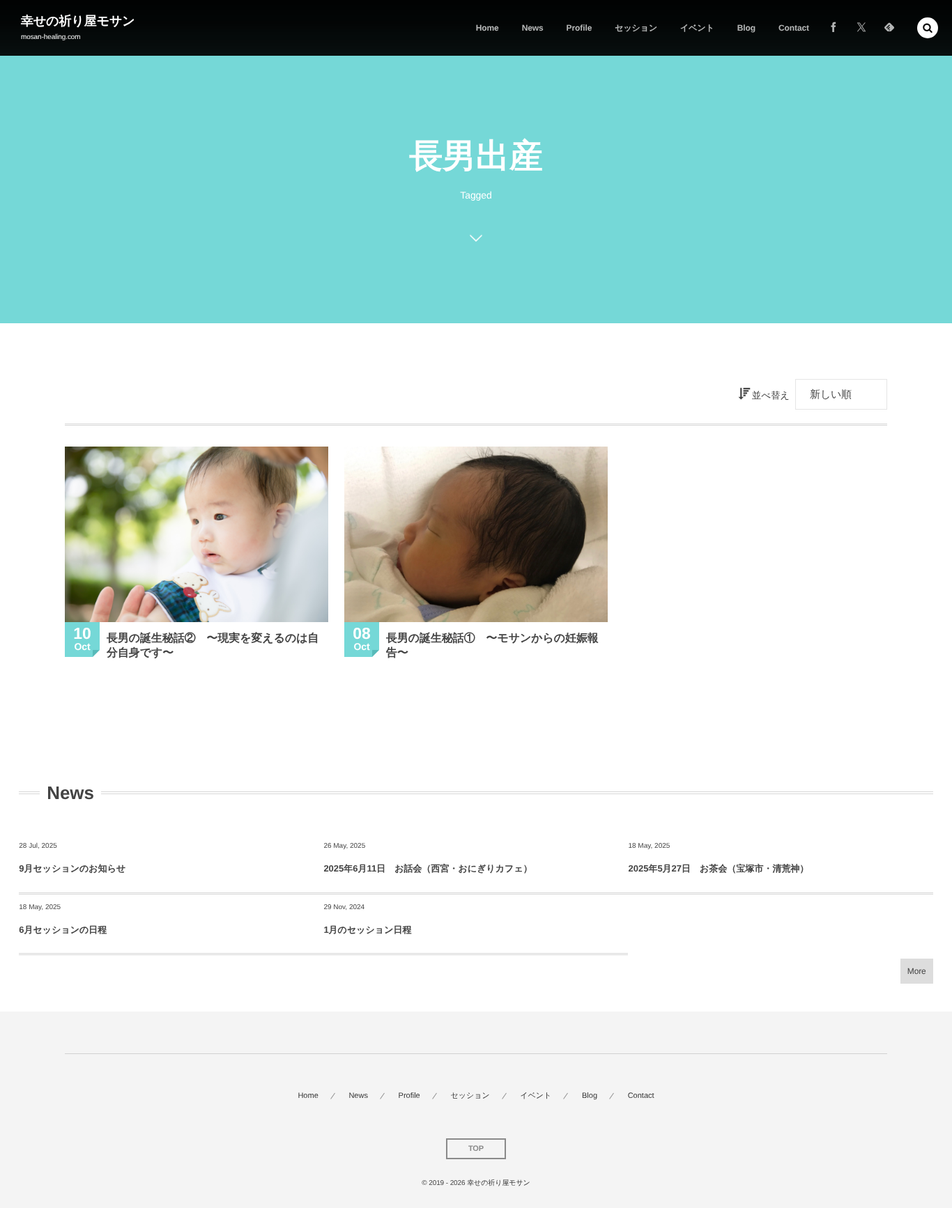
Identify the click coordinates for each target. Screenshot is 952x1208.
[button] (927, 27)
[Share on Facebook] (833, 27)
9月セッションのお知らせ (72, 868)
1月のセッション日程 (367, 929)
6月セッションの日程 (63, 929)
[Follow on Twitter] (861, 27)
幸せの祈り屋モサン (78, 21)
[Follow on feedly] (889, 27)
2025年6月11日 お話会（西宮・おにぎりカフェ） (427, 868)
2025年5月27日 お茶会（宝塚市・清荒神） (718, 868)
